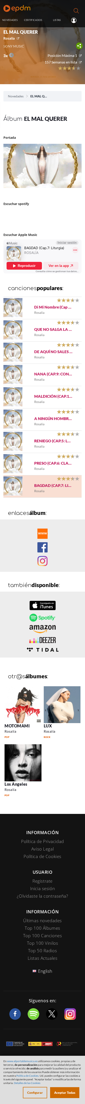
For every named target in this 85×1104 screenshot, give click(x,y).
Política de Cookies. (27, 1075)
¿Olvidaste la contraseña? (42, 896)
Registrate (42, 881)
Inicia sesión (75, 20)
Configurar (35, 1092)
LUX (48, 725)
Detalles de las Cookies (27, 1083)
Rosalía (9, 38)
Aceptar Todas (64, 1092)
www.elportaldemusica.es (22, 1061)
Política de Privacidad (42, 841)
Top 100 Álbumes (42, 928)
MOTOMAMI (17, 725)
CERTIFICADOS (33, 19)
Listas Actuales (43, 958)
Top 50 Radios (42, 951)
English (45, 971)
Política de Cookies (42, 856)
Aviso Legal (42, 849)
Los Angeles (16, 784)
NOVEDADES (10, 19)
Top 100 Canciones (42, 936)
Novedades (16, 96)
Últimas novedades (42, 921)
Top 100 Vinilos (42, 943)
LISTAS (57, 19)
